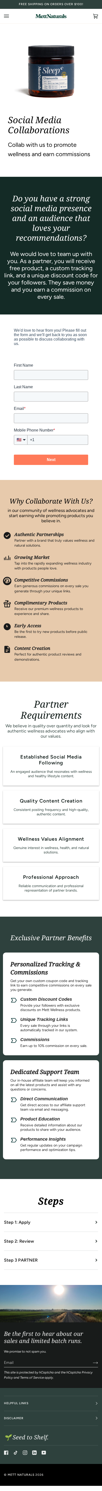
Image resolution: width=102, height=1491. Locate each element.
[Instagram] (25, 1452)
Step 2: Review (19, 1241)
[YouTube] (44, 1452)
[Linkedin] (34, 1452)
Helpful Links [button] (16, 1403)
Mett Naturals (21, 1474)
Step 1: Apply (17, 1222)
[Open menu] (11, 16)
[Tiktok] (15, 1452)
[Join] (91, 1363)
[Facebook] (6, 1452)
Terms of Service (32, 1377)
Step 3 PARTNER (21, 1260)
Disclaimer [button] (14, 1418)
